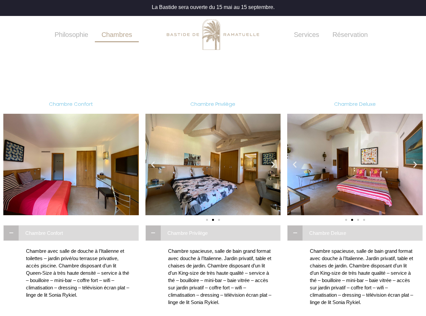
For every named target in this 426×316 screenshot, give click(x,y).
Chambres (117, 34)
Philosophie (71, 34)
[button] (207, 220)
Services (306, 34)
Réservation (350, 34)
